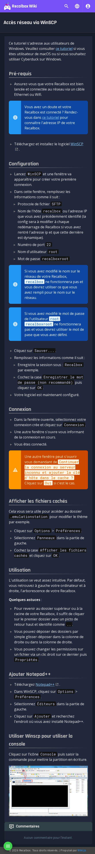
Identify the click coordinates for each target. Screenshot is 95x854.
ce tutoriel (64, 48)
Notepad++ (45, 684)
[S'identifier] (88, 6)
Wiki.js (82, 850)
